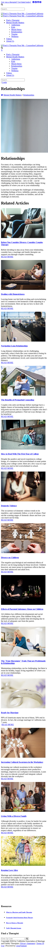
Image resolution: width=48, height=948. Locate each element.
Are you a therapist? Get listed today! (16, 2)
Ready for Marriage (9, 713)
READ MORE (7, 257)
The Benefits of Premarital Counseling (17, 400)
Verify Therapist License (13, 928)
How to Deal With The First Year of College (20, 454)
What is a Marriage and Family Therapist (19, 912)
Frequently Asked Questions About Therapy (19, 917)
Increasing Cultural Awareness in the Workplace (22, 762)
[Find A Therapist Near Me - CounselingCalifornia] (22, 13)
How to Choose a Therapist (14, 923)
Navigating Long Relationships (14, 346)
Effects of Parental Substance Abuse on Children (22, 609)
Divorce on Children (10, 557)
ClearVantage (21, 946)
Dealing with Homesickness (13, 294)
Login (4, 82)
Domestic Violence (9, 506)
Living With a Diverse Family (14, 816)
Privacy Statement (27, 943)
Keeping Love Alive (9, 870)
